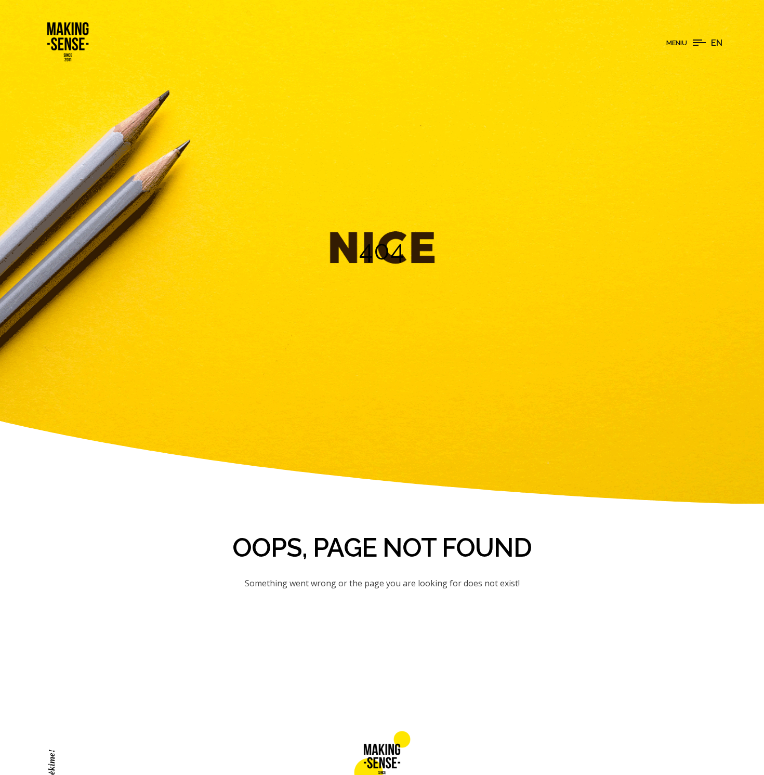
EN (716, 43)
